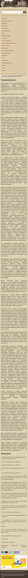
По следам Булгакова (6, 53)
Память (3, 65)
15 (22, 387)
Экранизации (5, 60)
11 (12, 317)
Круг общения (5, 28)
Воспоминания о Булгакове (8, 50)
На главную (4, 18)
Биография (4, 23)
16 (1, 535)
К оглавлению (14, 545)
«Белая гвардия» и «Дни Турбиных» (9, 43)
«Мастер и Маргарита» (6, 40)
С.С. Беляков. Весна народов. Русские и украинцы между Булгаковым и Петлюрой (14, 76)
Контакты (4, 70)
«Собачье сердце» (6, 45)
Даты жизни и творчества (7, 21)
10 (1, 505)
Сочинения (4, 38)
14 (12, 378)
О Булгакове (4, 25)
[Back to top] (25, 575)
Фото (3, 57)
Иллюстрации (5, 48)
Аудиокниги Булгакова (6, 62)
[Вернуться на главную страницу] (14, 3)
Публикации (4, 55)
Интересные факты (6, 30)
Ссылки (3, 67)
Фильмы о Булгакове (6, 35)
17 (22, 429)
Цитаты (3, 33)
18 (22, 439)
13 (1, 519)
